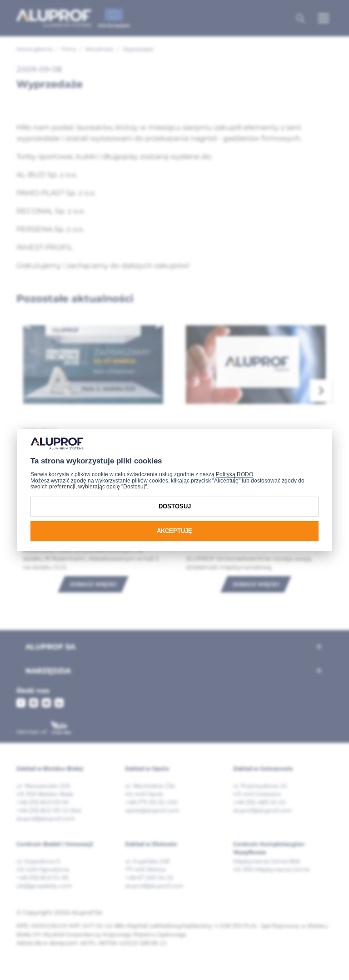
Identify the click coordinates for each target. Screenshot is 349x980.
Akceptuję (174, 530)
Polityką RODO (234, 474)
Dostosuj (175, 506)
